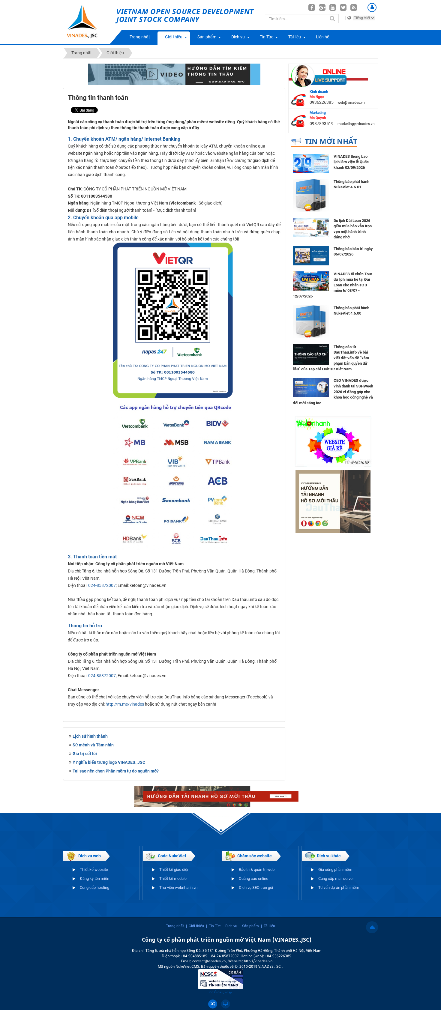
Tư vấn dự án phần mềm (338, 887)
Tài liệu (294, 36)
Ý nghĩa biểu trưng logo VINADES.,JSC (109, 762)
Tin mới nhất (331, 141)
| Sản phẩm (249, 926)
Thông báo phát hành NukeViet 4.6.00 (351, 311)
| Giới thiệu (195, 926)
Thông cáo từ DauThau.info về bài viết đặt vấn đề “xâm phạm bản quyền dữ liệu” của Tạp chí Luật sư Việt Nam (331, 358)
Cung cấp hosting (94, 887)
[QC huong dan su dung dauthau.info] (174, 73)
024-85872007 (102, 585)
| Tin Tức (213, 926)
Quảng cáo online (253, 878)
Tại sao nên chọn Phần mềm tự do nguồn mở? (116, 771)
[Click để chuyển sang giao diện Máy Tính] (225, 1004)
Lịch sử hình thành (90, 736)
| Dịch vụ (230, 926)
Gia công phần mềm (335, 869)
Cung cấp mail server (336, 878)
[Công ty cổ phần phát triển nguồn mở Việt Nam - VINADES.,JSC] (88, 21)
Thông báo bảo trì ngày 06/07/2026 (353, 252)
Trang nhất (140, 36)
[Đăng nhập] (372, 7)
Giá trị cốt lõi (85, 753)
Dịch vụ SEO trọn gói (256, 887)
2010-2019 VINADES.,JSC (260, 966)
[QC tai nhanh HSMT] (220, 795)
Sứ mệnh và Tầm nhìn (93, 745)
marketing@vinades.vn (356, 124)
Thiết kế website (94, 869)
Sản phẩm (206, 36)
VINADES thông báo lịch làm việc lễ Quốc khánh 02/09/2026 (351, 162)
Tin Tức (266, 36)
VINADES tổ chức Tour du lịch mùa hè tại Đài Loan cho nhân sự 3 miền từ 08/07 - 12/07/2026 (332, 285)
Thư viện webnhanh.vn (178, 887)
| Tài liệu (268, 926)
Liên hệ (322, 36)
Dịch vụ (238, 36)
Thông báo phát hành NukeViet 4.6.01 (351, 184)
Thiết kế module (173, 878)
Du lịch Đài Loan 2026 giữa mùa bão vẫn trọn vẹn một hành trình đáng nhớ (353, 229)
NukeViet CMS (187, 966)
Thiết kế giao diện (174, 869)
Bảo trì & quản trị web (256, 869)
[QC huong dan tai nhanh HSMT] (333, 501)
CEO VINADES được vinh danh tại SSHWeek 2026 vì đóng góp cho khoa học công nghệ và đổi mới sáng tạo (333, 391)
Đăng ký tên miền (94, 878)
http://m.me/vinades (125, 704)
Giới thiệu (173, 36)
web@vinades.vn (351, 102)
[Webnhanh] (333, 441)
